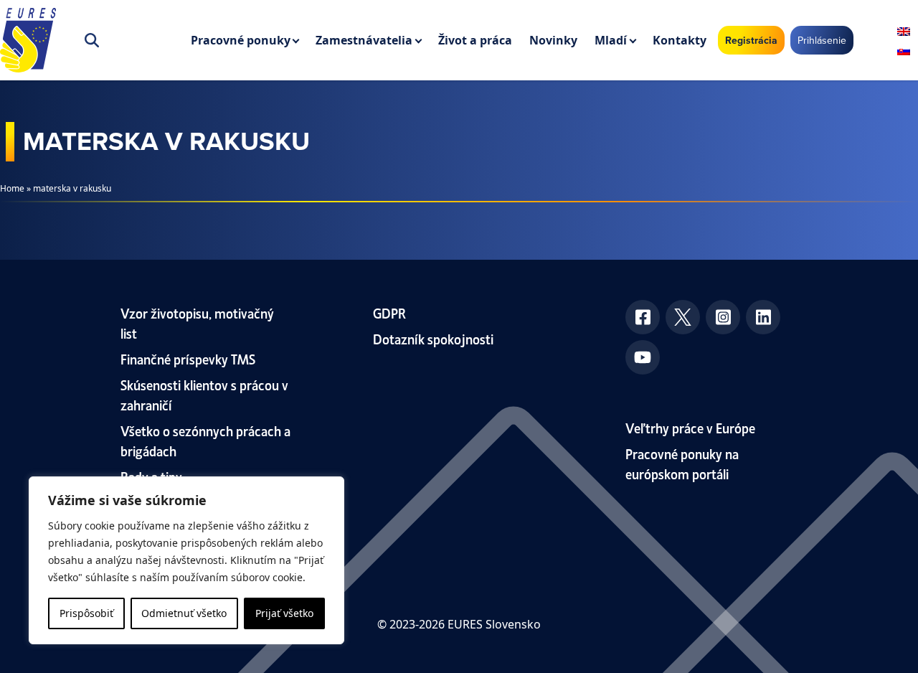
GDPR (389, 312)
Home (12, 188)
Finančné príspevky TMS (187, 358)
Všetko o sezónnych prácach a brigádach (205, 440)
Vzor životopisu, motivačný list (197, 322)
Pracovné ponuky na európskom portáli (682, 463)
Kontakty (679, 40)
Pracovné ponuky (240, 40)
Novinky (553, 40)
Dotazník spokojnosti (433, 338)
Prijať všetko (284, 613)
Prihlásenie (822, 40)
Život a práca (475, 40)
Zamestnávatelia (364, 40)
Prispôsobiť (86, 613)
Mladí (611, 40)
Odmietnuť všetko (184, 613)
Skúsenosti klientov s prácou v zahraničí (204, 394)
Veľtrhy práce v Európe (690, 427)
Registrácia (751, 40)
